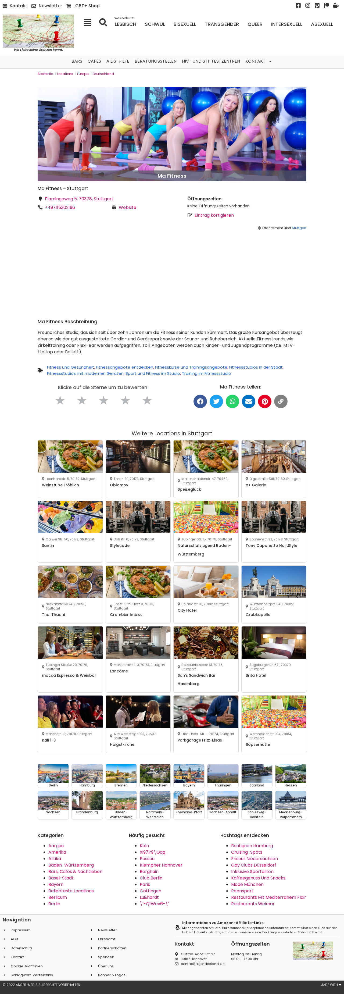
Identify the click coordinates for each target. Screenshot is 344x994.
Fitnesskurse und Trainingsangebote (191, 367)
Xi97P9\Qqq (152, 852)
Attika (54, 859)
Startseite (45, 74)
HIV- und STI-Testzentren (211, 61)
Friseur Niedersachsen (254, 859)
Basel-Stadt (61, 878)
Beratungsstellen (156, 61)
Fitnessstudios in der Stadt (256, 367)
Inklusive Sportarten (252, 871)
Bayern (55, 884)
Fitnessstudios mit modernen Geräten (85, 373)
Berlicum (57, 897)
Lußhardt (149, 897)
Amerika (57, 852)
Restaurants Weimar (253, 904)
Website (127, 207)
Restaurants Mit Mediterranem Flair (268, 897)
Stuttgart (299, 228)
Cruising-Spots (246, 852)
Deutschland (103, 74)
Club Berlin (151, 878)
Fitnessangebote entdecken (124, 367)
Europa (83, 74)
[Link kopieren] (281, 401)
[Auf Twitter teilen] (216, 401)
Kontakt (255, 61)
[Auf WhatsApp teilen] (232, 401)
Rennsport (242, 891)
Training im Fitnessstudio (206, 373)
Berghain (149, 871)
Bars (76, 61)
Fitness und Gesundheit (70, 367)
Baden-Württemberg (71, 865)
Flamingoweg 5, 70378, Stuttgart (79, 199)
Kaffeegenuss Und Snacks (258, 878)
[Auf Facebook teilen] (200, 401)
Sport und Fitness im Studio (153, 373)
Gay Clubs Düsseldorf (253, 865)
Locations (65, 74)
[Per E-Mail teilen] (248, 401)
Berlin (54, 904)
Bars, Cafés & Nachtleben (75, 871)
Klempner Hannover (161, 865)
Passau (147, 859)
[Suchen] (105, 22)
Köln (144, 846)
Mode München (247, 884)
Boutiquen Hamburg (252, 846)
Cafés (94, 61)
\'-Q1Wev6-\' (154, 904)
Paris (145, 884)
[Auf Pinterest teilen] (264, 401)
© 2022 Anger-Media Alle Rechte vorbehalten (41, 984)
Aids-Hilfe (117, 61)
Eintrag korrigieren (214, 215)
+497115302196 (60, 207)
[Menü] (89, 22)
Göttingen (150, 891)
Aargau (56, 846)
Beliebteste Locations (71, 891)
